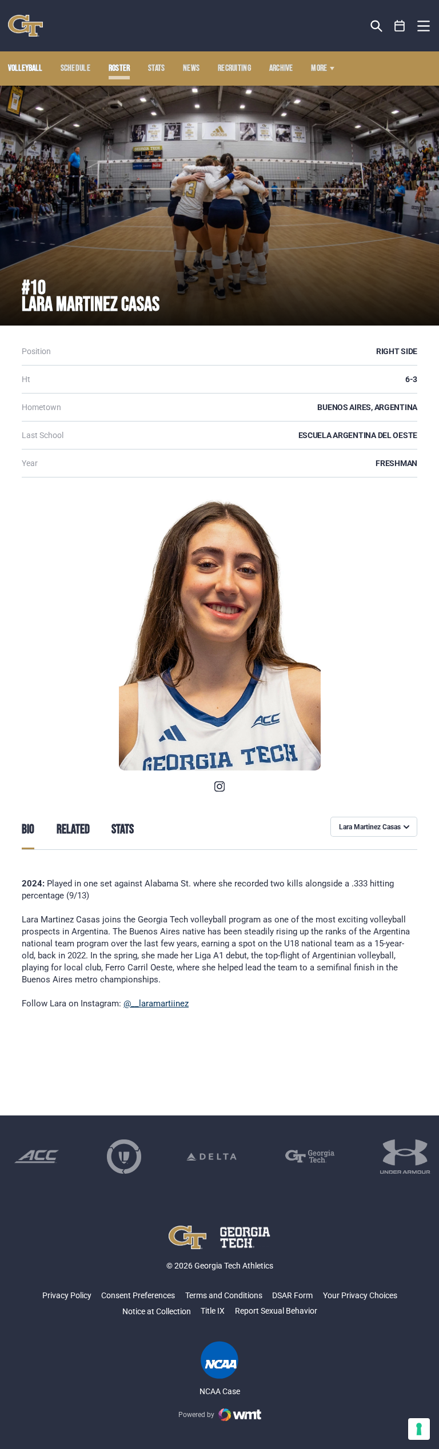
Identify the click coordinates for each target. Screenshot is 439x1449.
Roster (119, 68)
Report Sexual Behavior (276, 1310)
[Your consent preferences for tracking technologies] (419, 1429)
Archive (281, 68)
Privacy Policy (66, 1295)
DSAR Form (292, 1295)
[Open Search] (376, 26)
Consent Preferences (138, 1295)
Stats (156, 68)
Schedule (76, 68)
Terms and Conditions (223, 1295)
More (319, 68)
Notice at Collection (156, 1311)
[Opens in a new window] (36, 1156)
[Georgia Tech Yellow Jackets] (25, 26)
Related (73, 829)
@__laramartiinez (156, 1003)
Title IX (213, 1310)
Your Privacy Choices (360, 1295)
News (191, 68)
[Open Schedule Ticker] (400, 26)
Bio (28, 829)
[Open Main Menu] (423, 26)
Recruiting (234, 68)
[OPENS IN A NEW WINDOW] (219, 786)
